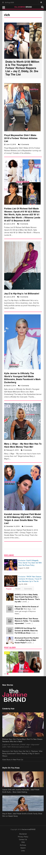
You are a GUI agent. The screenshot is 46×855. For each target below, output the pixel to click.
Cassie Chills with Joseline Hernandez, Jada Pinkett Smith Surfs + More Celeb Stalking (20, 790)
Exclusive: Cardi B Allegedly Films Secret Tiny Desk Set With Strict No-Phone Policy (30, 562)
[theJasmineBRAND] (23, 7)
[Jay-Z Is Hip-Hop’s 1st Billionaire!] (22, 265)
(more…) (27, 598)
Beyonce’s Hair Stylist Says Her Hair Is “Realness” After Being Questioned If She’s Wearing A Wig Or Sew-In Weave (22, 753)
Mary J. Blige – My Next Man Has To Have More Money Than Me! (23, 445)
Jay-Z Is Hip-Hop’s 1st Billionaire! (21, 293)
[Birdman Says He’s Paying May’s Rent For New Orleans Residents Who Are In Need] (23, 724)
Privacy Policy (23, 836)
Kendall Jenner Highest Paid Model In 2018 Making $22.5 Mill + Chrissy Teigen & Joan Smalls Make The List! (22, 519)
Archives (23, 845)
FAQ (23, 842)
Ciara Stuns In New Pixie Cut (12, 759)
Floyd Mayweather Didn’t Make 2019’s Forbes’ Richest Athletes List (20, 138)
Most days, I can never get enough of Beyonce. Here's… (26, 610)
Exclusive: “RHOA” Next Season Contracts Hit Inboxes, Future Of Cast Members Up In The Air (29, 578)
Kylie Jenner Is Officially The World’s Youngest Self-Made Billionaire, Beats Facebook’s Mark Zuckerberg (22, 378)
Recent (17, 588)
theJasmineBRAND (28, 829)
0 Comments (24, 144)
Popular (9, 589)
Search (23, 848)
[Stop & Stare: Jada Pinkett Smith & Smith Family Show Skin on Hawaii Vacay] (23, 803)
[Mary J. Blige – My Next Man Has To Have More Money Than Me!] (22, 421)
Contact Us (23, 839)
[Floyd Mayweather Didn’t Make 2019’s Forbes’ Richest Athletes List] (22, 107)
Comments (28, 588)
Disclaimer (23, 834)
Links (23, 850)
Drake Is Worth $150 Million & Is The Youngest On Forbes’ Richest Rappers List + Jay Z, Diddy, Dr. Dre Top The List (22, 68)
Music (7, 653)
